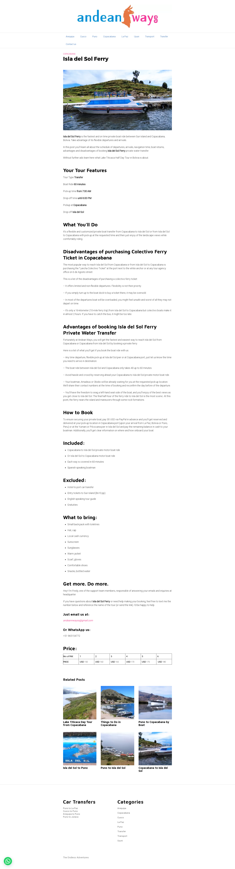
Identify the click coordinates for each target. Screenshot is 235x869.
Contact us (71, 44)
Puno (94, 36)
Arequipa (70, 36)
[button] (8, 861)
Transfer (164, 36)
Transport (149, 36)
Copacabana (109, 36)
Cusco (83, 36)
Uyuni (136, 36)
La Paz (125, 36)
